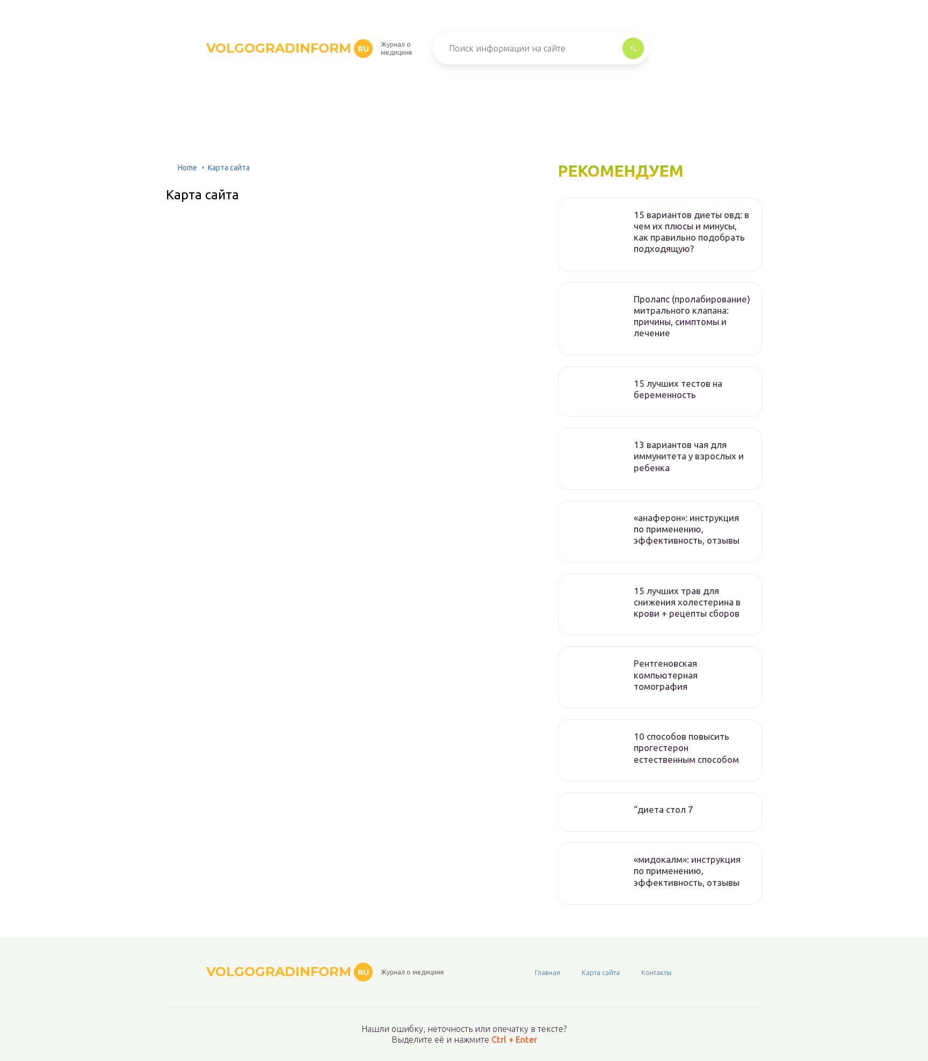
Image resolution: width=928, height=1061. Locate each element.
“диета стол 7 (663, 809)
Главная (547, 972)
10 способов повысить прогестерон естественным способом (686, 747)
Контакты (656, 972)
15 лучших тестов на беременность (678, 389)
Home (187, 167)
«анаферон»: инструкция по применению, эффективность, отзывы (687, 529)
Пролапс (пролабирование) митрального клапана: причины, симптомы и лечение (692, 316)
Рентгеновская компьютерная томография (666, 674)
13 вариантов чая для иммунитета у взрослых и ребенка (689, 456)
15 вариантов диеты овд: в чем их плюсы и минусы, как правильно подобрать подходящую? (691, 232)
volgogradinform (287, 48)
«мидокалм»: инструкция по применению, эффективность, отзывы (687, 870)
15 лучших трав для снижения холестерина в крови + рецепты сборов (687, 602)
